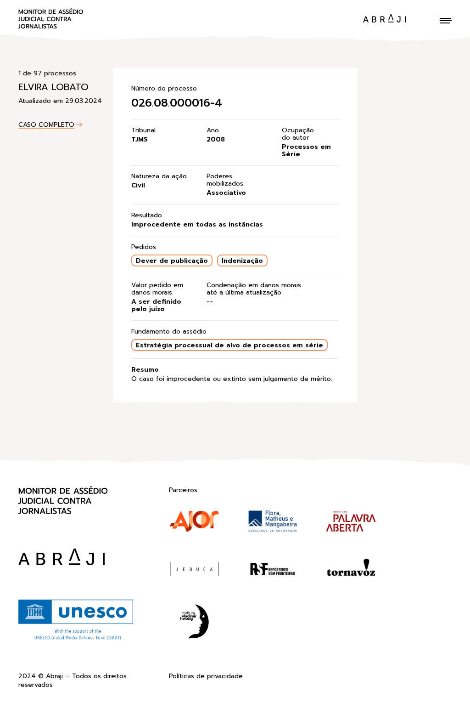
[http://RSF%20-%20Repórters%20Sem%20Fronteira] (272, 571)
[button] (446, 20)
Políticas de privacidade (206, 676)
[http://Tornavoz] (350, 571)
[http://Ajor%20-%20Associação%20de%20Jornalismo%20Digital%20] (194, 523)
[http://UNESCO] (75, 638)
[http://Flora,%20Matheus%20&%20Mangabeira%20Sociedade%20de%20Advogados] (272, 523)
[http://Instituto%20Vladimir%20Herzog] (194, 623)
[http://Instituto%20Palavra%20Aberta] (350, 523)
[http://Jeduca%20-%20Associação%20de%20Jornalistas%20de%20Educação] (194, 571)
